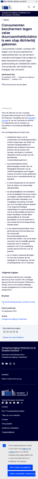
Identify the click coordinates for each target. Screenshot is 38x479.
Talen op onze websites (11, 415)
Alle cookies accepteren (20, 467)
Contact (5, 407)
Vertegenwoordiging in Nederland (14, 319)
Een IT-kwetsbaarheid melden (13, 411)
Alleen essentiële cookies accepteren (22, 474)
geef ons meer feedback (14, 337)
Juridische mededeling (10, 428)
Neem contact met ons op (12, 379)
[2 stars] (6, 331)
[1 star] (4, 331)
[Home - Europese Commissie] (7, 6)
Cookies (5, 419)
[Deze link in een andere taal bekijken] (9, 120)
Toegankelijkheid (8, 432)
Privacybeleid (7, 424)
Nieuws (6, 20)
